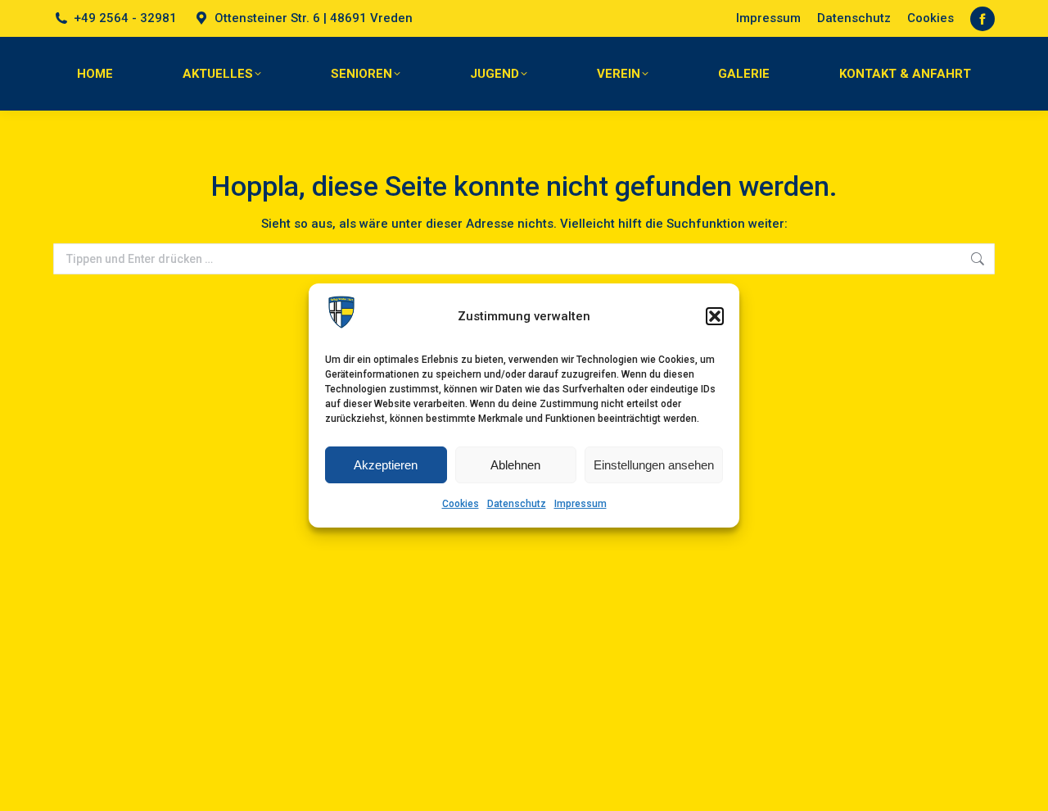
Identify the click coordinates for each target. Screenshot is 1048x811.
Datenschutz (516, 504)
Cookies (460, 504)
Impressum (580, 504)
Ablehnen (515, 465)
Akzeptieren (386, 465)
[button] (715, 316)
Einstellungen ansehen (654, 465)
